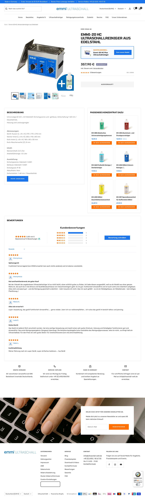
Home (20, 17)
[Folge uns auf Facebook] (109, 464)
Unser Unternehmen (119, 17)
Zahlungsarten (46, 459)
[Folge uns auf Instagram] (115, 464)
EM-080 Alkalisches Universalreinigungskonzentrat (102, 134)
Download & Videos (72, 462)
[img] (13, 255)
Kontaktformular (71, 466)
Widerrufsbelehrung (48, 473)
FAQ (107, 17)
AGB (42, 466)
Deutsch (121, 9)
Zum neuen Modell (122, 52)
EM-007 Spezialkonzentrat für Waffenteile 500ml (126, 198)
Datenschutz (45, 469)
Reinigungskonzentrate (75, 17)
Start (5, 24)
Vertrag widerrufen (50, 484)
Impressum (45, 462)
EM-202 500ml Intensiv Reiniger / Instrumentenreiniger (124, 166)
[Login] (130, 9)
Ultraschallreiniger (56, 17)
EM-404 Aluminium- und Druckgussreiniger (125, 134)
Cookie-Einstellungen (49, 479)
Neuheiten (29, 17)
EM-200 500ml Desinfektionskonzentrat (101, 198)
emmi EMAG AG (86, 29)
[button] (61, 233)
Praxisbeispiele (70, 459)
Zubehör (90, 17)
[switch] (138, 484)
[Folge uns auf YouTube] (121, 464)
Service (99, 17)
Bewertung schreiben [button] (117, 238)
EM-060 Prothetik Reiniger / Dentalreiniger (102, 166)
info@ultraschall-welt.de (93, 456)
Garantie (68, 473)
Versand (44, 456)
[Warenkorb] (140, 9)
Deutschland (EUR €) (107, 9)
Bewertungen (70, 469)
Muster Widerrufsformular (50, 476)
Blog (66, 456)
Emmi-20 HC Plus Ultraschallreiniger (101, 54)
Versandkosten (98, 68)
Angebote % (41, 17)
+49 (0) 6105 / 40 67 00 (92, 458)
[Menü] (141, 472)
